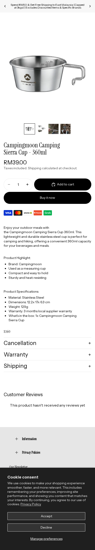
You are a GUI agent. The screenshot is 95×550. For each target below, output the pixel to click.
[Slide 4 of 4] (65, 129)
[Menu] (5, 19)
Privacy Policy (31, 504)
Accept (46, 516)
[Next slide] (90, 6)
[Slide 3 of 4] (53, 129)
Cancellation (20, 343)
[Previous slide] (5, 6)
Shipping (15, 366)
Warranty (16, 354)
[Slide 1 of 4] (29, 129)
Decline (46, 527)
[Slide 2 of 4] (41, 129)
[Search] (15, 19)
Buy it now (47, 198)
